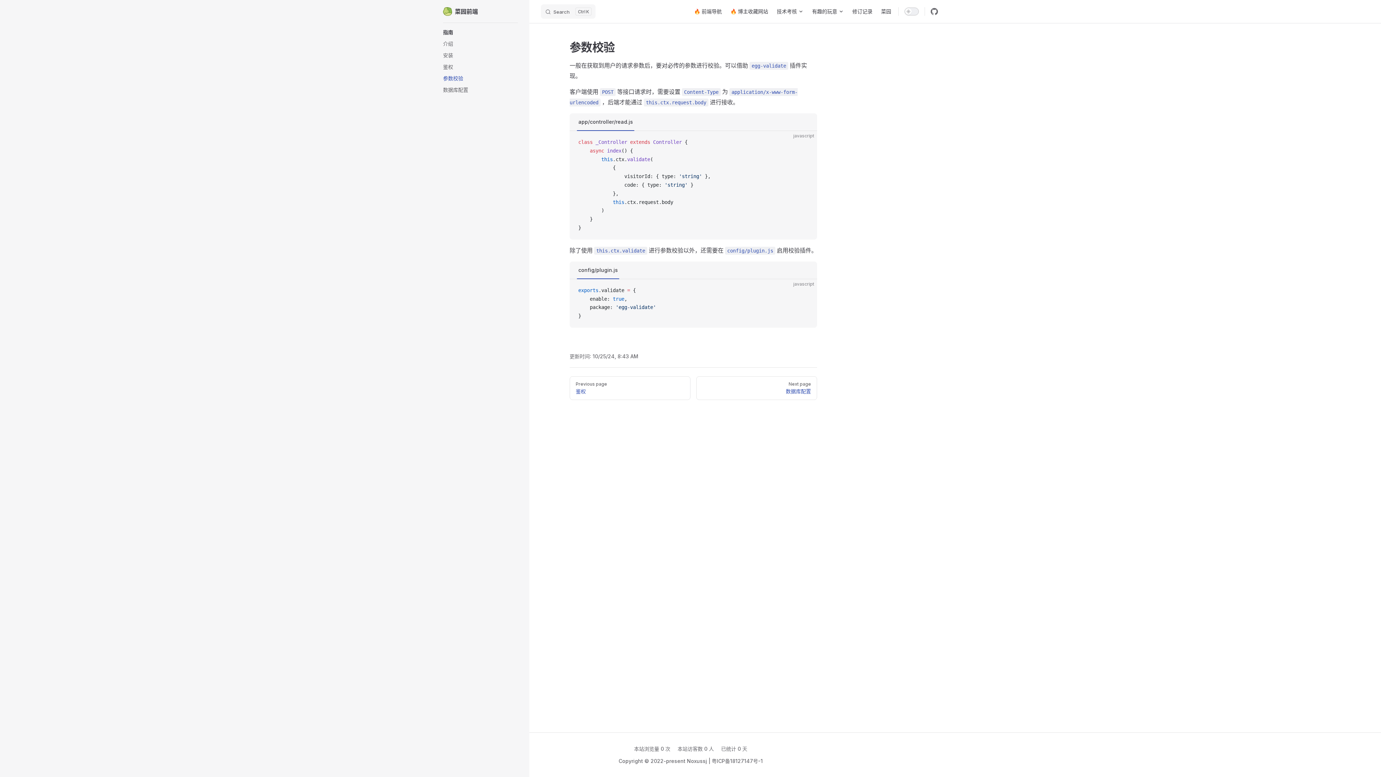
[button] (480, 32)
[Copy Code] (805, 142)
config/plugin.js (598, 270)
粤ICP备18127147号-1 (737, 761)
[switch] (911, 11)
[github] (934, 11)
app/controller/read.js (605, 122)
